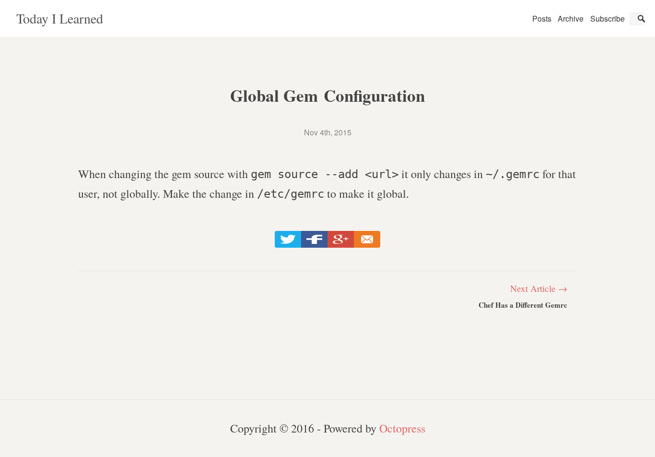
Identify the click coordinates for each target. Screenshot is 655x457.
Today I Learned (59, 18)
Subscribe (607, 18)
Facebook (314, 239)
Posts (541, 18)
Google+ (341, 239)
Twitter (288, 239)
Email (367, 239)
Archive (571, 18)
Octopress (402, 428)
